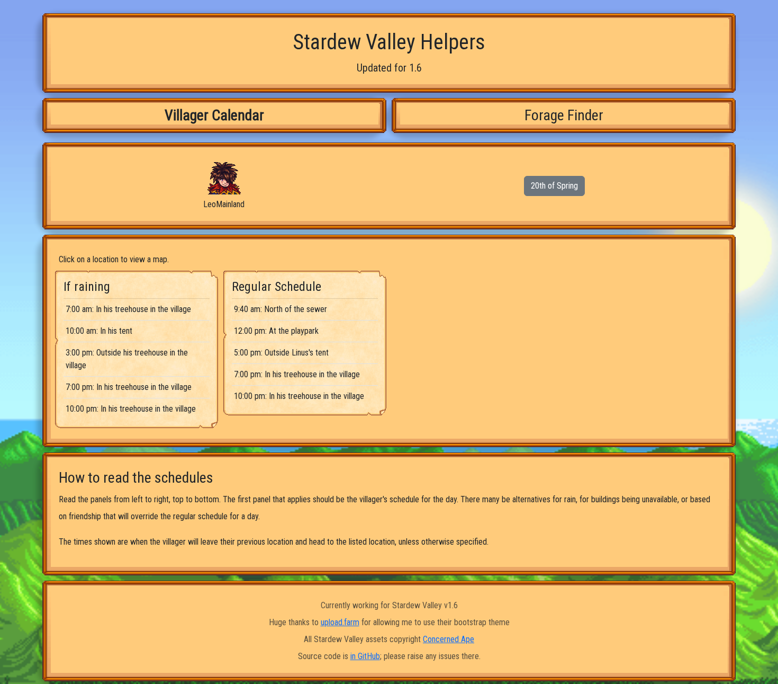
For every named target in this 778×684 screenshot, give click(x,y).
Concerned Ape (448, 639)
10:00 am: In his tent (99, 331)
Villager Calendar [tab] (214, 115)
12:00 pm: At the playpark (276, 331)
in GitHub (365, 656)
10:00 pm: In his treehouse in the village (131, 409)
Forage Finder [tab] (563, 115)
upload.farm (340, 622)
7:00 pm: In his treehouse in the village (129, 387)
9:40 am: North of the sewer (280, 309)
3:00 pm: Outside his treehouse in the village (127, 359)
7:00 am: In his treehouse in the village (128, 309)
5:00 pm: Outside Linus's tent (281, 353)
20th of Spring (554, 186)
